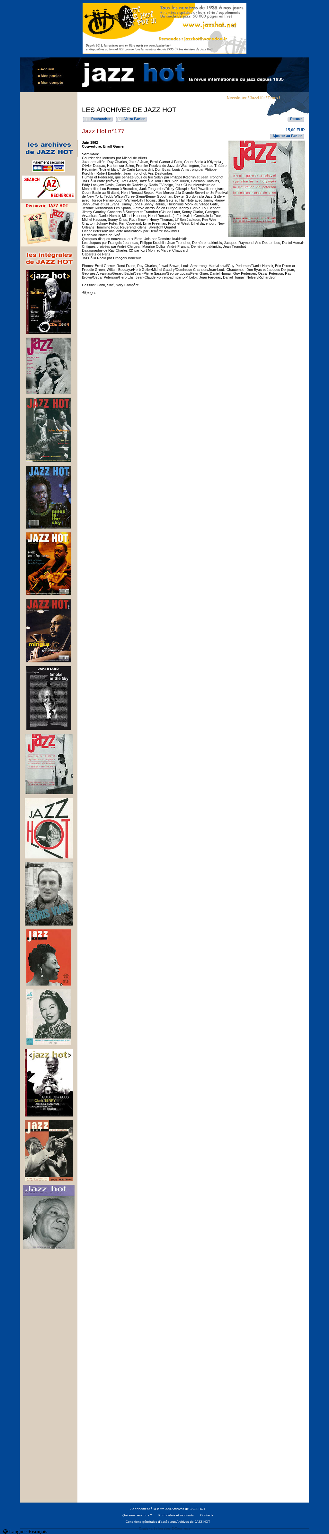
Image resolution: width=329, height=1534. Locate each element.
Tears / (274, 98)
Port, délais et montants (176, 1515)
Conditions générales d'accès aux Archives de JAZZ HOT (168, 1521)
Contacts (206, 1515)
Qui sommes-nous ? (137, 1515)
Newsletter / (238, 98)
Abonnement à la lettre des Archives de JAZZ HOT (167, 1509)
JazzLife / (258, 98)
